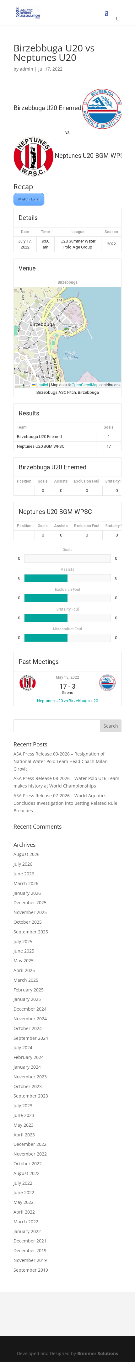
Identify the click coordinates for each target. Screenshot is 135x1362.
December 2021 (30, 1241)
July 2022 (23, 1183)
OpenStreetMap (85, 384)
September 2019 (31, 1270)
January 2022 (27, 1231)
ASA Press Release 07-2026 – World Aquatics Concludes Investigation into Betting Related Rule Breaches (65, 803)
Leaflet (41, 384)
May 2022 (24, 1202)
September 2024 (31, 1038)
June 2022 (24, 1192)
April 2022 (24, 1212)
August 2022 (27, 1173)
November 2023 (30, 1077)
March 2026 (26, 883)
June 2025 (24, 951)
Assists (61, 481)
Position (24, 481)
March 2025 (26, 980)
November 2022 (30, 1154)
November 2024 (30, 1019)
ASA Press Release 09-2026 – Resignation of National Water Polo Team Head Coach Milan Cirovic (61, 761)
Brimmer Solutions (97, 1353)
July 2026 (23, 864)
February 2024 (29, 1057)
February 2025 (29, 990)
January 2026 (27, 893)
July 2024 (23, 1047)
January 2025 (27, 999)
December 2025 (30, 902)
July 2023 (23, 1105)
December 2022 (30, 1144)
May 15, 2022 (67, 677)
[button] (68, 330)
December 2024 (30, 1009)
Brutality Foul (116, 481)
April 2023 (24, 1135)
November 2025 (30, 912)
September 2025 (31, 932)
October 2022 (28, 1164)
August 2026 (27, 854)
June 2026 (24, 874)
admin (26, 69)
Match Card (29, 199)
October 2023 (28, 1086)
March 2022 (26, 1222)
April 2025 (24, 970)
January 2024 (27, 1067)
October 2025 (28, 922)
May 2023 (24, 1125)
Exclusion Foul (86, 481)
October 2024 (28, 1028)
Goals (43, 481)
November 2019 (30, 1260)
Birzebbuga (68, 282)
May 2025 (24, 961)
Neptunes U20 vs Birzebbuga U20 (67, 700)
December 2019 (30, 1250)
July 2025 (23, 941)
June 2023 (24, 1115)
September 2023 (31, 1096)
